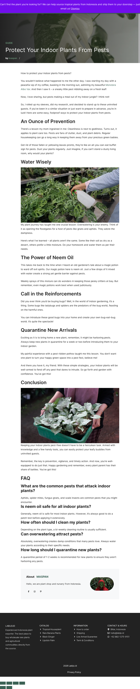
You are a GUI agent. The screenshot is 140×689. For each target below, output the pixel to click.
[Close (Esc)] (3, 683)
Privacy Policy (74, 672)
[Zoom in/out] (22, 683)
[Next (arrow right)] (9, 687)
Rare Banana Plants (52, 633)
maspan (13, 58)
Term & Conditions (85, 640)
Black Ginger (49, 636)
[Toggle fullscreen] (16, 683)
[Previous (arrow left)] (3, 687)
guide (9, 43)
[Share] (9, 683)
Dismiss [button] (75, 8)
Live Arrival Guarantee (87, 636)
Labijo (72, 665)
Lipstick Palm (49, 640)
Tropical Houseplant (52, 629)
